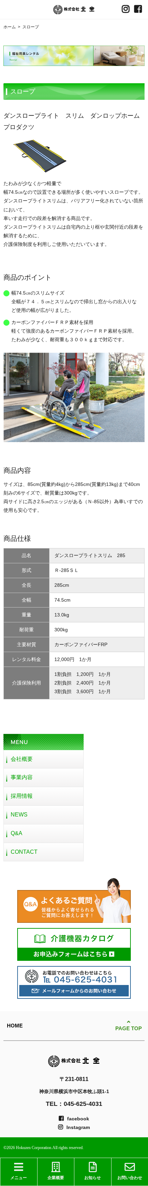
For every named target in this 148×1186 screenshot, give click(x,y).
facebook (78, 1118)
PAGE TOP (128, 1028)
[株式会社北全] (74, 9)
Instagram (78, 1127)
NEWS (19, 814)
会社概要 (22, 759)
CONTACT (24, 852)
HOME (15, 1026)
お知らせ (92, 1177)
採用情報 (22, 796)
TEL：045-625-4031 (74, 1103)
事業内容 (22, 777)
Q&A (16, 833)
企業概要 (55, 1177)
